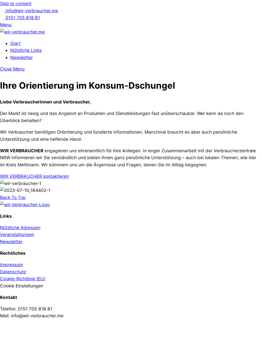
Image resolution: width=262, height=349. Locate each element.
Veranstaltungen (17, 234)
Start (15, 43)
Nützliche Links (26, 50)
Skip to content (15, 3)
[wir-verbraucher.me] (22, 31)
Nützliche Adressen (20, 227)
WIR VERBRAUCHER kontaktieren (34, 176)
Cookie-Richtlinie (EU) (22, 278)
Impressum (11, 264)
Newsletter (21, 57)
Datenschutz (13, 271)
